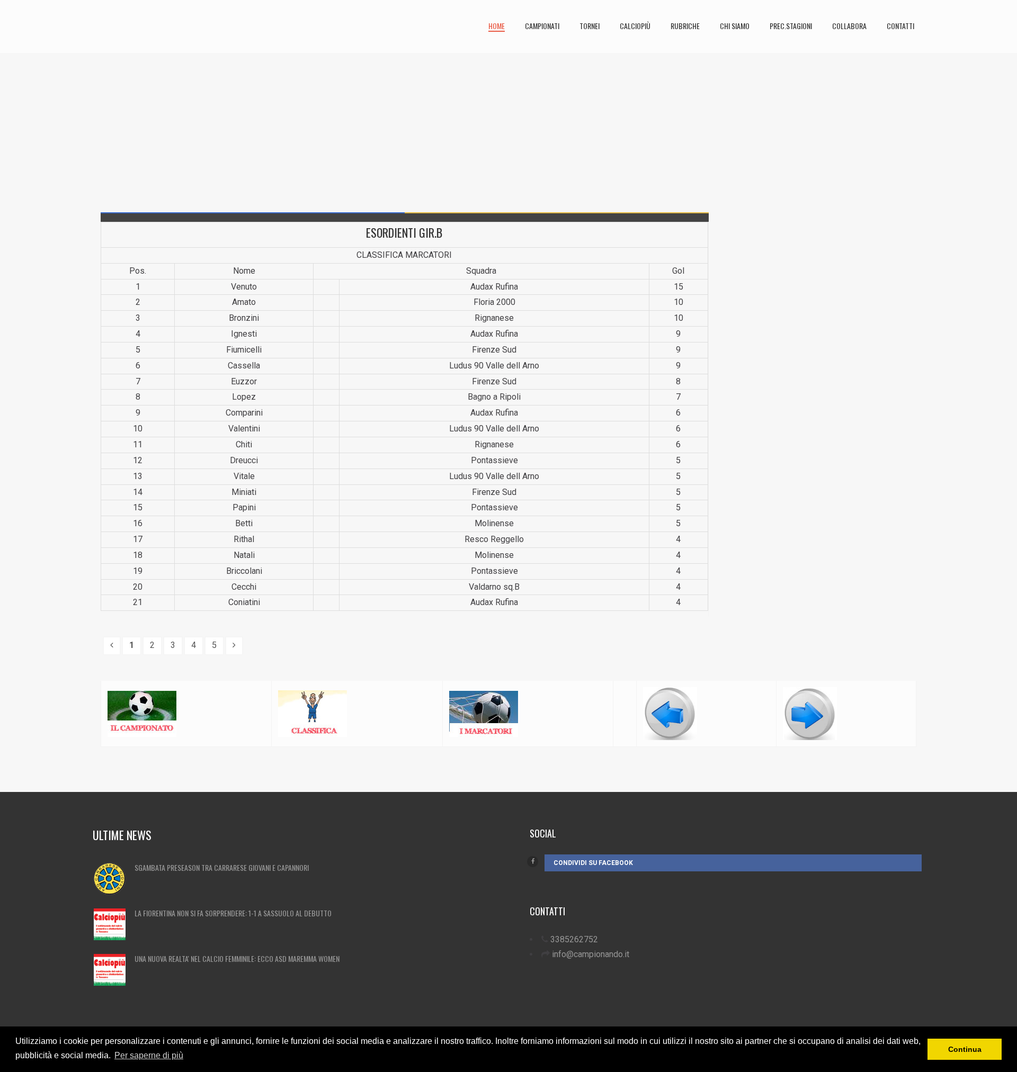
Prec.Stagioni (791, 25)
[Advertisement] (405, 127)
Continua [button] (965, 1049)
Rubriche (685, 25)
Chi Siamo (735, 25)
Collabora (849, 25)
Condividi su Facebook (593, 863)
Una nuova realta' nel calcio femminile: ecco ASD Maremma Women (237, 958)
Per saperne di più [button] (148, 1055)
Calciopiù (635, 25)
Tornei (589, 25)
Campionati (542, 25)
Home (496, 25)
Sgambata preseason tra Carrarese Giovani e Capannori (222, 867)
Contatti (900, 25)
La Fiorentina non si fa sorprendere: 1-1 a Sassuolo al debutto (233, 912)
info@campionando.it (590, 954)
